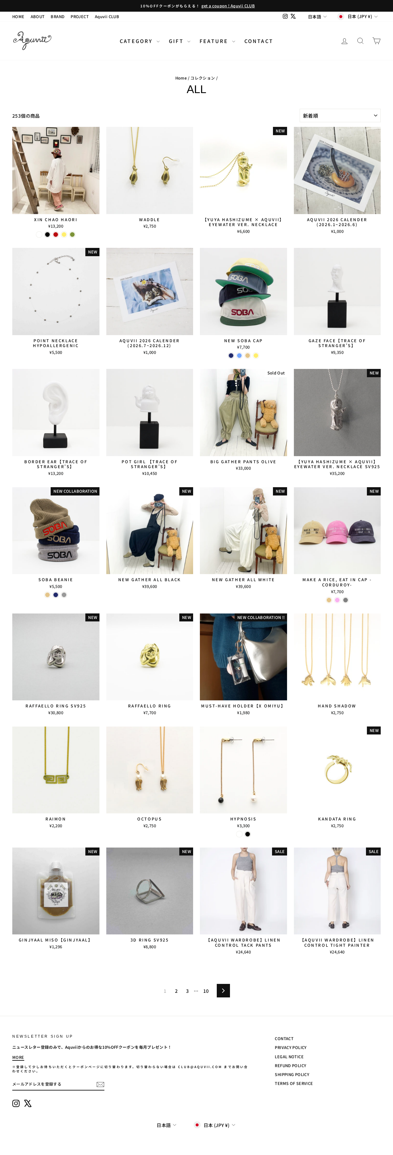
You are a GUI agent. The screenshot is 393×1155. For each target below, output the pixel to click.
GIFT (177, 41)
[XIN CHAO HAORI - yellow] (64, 234)
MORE (18, 1057)
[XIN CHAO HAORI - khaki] (72, 234)
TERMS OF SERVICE (294, 1083)
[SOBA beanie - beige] (47, 595)
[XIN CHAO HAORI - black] (47, 234)
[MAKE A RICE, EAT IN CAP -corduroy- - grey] (345, 600)
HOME (18, 16)
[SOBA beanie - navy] (56, 595)
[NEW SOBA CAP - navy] (231, 355)
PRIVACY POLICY (290, 1047)
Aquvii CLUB (107, 16)
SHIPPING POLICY (292, 1074)
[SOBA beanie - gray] (64, 595)
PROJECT (80, 16)
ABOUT (38, 16)
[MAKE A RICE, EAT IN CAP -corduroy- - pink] (337, 600)
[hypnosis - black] (248, 834)
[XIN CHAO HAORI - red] (56, 234)
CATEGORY (137, 41)
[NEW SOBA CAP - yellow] (256, 355)
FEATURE (215, 41)
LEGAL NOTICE (289, 1056)
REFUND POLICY (290, 1065)
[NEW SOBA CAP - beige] (248, 355)
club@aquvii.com (200, 1066)
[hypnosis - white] (239, 834)
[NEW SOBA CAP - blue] (239, 355)
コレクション (202, 78)
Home (181, 78)
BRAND (57, 16)
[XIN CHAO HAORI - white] (39, 234)
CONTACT (258, 41)
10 (206, 991)
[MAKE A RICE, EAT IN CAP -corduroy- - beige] (329, 600)
